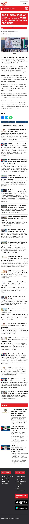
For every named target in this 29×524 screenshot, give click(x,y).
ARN (18, 488)
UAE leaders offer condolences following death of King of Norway (14, 177)
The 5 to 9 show (6, 479)
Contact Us (20, 479)
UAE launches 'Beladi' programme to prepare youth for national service (14, 258)
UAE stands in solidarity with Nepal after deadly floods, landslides (14, 325)
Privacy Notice (20, 478)
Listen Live (20, 484)
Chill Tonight (5, 481)
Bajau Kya (4, 478)
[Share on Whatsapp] (11, 117)
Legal (18, 486)
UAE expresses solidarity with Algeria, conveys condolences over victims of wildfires (14, 131)
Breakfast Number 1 (7, 476)
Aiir (10, 518)
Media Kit (19, 483)
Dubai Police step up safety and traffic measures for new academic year (14, 311)
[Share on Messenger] (6, 117)
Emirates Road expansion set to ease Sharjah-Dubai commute (14, 218)
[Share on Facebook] (2, 117)
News (4, 405)
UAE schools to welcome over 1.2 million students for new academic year (14, 339)
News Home (6, 28)
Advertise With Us (21, 481)
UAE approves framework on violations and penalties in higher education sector (14, 244)
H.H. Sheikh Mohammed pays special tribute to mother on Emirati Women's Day (14, 161)
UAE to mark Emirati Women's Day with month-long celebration (14, 283)
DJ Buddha (5, 483)
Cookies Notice (21, 476)
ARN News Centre (21, 490)
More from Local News (19, 28)
